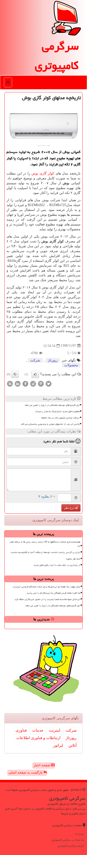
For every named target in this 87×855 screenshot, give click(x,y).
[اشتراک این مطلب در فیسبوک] (25, 383)
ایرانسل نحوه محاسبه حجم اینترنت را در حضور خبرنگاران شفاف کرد (47, 599)
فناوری (21, 730)
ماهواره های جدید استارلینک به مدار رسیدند (57, 411)
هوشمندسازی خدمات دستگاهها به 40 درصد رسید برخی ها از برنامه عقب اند (44, 543)
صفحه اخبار (42, 765)
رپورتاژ (53, 360)
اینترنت (54, 730)
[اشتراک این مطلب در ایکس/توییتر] (48, 383)
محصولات (71, 365)
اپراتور (58, 745)
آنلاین (72, 745)
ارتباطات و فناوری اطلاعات (38, 738)
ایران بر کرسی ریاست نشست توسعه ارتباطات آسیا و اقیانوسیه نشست (45, 552)
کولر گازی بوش (42, 173)
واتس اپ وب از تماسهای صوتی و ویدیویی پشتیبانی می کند (50, 424)
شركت (35, 360)
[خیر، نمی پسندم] (15, 374)
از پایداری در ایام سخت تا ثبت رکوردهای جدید (57, 565)
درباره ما (79, 833)
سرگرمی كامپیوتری (57, 56)
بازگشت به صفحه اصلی (26, 772)
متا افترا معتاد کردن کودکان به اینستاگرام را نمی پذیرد (53, 593)
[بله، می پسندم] (35, 374)
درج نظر (69, 508)
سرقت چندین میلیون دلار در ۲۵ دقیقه (60, 417)
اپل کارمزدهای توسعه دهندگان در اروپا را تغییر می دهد (52, 405)
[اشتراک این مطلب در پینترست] (40, 383)
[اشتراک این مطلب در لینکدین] (17, 383)
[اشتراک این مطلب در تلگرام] (33, 383)
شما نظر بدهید (73, 558)
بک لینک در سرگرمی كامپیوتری (68, 839)
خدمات (38, 730)
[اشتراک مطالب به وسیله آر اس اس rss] (10, 383)
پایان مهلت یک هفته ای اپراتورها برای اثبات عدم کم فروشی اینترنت (46, 586)
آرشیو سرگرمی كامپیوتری (71, 845)
